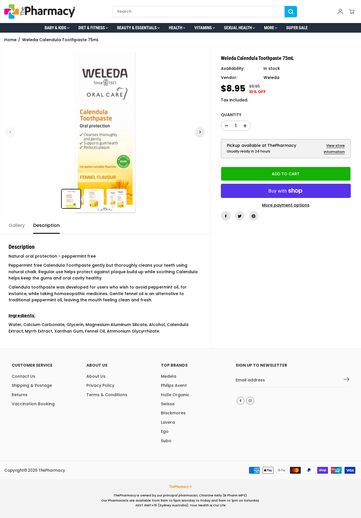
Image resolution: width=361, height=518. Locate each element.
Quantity (231, 115)
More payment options (286, 205)
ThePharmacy (51, 470)
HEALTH (176, 27)
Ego (165, 431)
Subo (166, 441)
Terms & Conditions (106, 395)
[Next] (200, 132)
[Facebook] (226, 216)
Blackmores (173, 413)
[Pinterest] (253, 216)
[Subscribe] (346, 380)
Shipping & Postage (32, 385)
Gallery (17, 225)
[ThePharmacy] (39, 11)
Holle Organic (175, 395)
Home (10, 40)
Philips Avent (174, 385)
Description (46, 225)
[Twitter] (239, 216)
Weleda (271, 78)
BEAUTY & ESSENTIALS (137, 27)
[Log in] (340, 12)
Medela (168, 376)
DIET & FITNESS (92, 27)
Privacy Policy (100, 385)
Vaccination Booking (33, 404)
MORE (269, 27)
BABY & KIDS (56, 27)
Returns (20, 395)
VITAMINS (203, 27)
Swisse (168, 404)
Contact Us (23, 376)
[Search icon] (291, 11)
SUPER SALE (297, 27)
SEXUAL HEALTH (238, 27)
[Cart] (352, 12)
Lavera (168, 422)
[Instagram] (250, 401)
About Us (95, 376)
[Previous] (10, 132)
